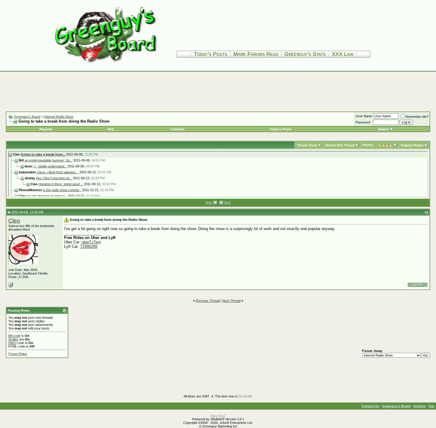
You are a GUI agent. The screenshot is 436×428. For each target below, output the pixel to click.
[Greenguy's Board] (105, 63)
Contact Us (370, 406)
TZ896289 (88, 246)
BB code (14, 335)
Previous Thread (208, 300)
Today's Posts (210, 54)
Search (383, 129)
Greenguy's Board (27, 116)
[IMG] (12, 343)
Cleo (14, 221)
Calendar (177, 129)
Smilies (13, 339)
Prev (209, 202)
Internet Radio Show (58, 116)
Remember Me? (417, 116)
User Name (364, 116)
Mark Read (218, 415)
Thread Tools (307, 145)
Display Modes (412, 145)
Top (431, 406)
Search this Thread (339, 145)
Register (45, 129)
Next (227, 202)
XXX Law (342, 54)
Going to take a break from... (43, 154)
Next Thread (231, 300)
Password (363, 122)
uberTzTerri (91, 242)
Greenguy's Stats (305, 54)
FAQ (110, 129)
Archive (419, 406)
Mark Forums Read (255, 54)
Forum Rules (17, 354)
